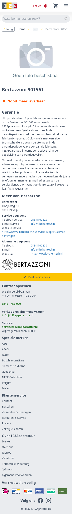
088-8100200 (39, 245)
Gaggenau (8, 371)
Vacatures (8, 458)
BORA (5, 355)
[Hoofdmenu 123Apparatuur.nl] (66, 6)
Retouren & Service (14, 417)
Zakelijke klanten (12, 429)
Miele (5, 388)
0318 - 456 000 (11, 304)
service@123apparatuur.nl (20, 327)
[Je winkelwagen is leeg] (56, 6)
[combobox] (36, 19)
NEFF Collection (12, 377)
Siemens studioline (13, 366)
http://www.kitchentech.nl (47, 253)
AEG (4, 343)
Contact (7, 401)
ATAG (5, 349)
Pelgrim (6, 383)
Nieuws (6, 452)
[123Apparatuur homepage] (9, 6)
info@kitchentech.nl (43, 223)
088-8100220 (39, 219)
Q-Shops (7, 469)
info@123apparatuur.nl (17, 315)
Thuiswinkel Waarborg (15, 464)
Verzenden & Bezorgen (16, 412)
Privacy (6, 423)
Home (21, 29)
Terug (9, 29)
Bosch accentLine (13, 360)
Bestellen (8, 406)
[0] (56, 6)
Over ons (7, 447)
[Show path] (35, 29)
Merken (6, 441)
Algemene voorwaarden (17, 475)
